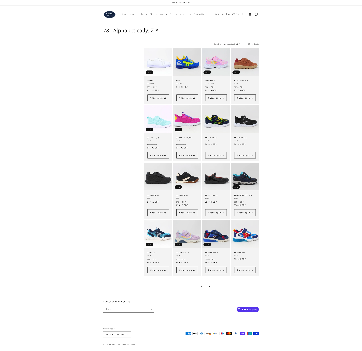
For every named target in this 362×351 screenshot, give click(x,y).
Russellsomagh (114, 344)
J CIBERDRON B (211, 253)
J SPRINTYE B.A (240, 138)
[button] (142, 14)
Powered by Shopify (128, 344)
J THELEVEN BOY (241, 80)
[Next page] (209, 286)
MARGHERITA (210, 80)
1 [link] (193, 286)
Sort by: (217, 44)
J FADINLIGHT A (182, 253)
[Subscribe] (151, 309)
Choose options (158, 97)
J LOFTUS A (152, 253)
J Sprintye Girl (153, 138)
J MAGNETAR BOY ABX (243, 195)
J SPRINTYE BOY (211, 138)
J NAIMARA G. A (211, 195)
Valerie (150, 80)
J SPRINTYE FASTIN (184, 138)
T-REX (178, 80)
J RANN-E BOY (153, 195)
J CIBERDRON (239, 253)
